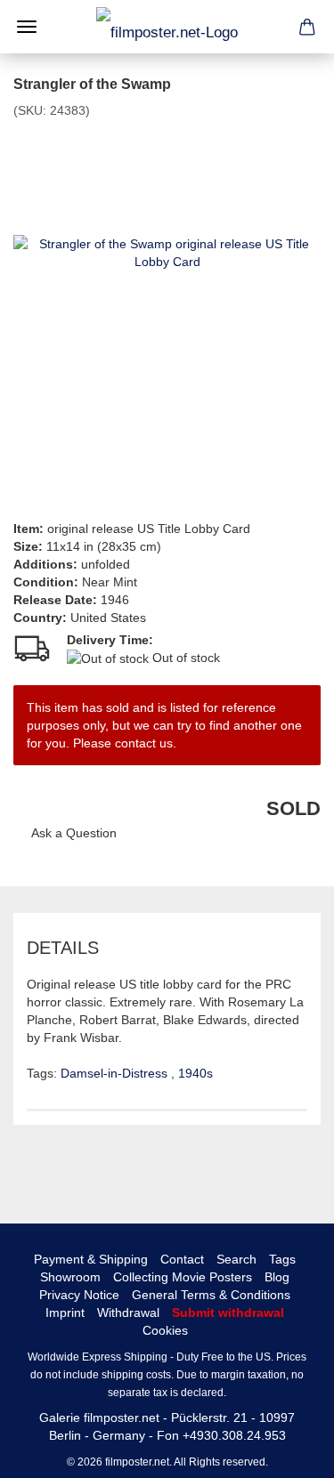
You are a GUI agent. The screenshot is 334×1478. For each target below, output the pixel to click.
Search (236, 1259)
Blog (277, 1277)
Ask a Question (74, 833)
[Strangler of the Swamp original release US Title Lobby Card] (167, 252)
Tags (282, 1259)
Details (63, 947)
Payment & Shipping (91, 1259)
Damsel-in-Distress (116, 1073)
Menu (26, 26)
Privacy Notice (79, 1295)
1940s (195, 1073)
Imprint (65, 1312)
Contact (182, 1259)
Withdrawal (128, 1312)
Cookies (165, 1330)
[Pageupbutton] (285, 1451)
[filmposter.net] (167, 26)
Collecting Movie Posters (182, 1277)
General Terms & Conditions (211, 1295)
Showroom (70, 1277)
